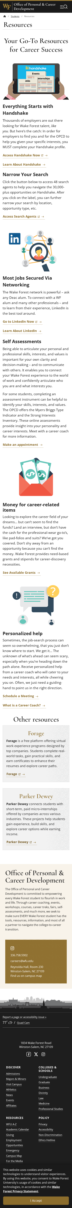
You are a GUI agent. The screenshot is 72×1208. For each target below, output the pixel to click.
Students (15, 16)
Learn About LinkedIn (20, 331)
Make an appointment (20, 444)
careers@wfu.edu (21, 961)
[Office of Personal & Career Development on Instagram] (12, 948)
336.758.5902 (19, 955)
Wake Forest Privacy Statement (31, 1189)
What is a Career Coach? (22, 705)
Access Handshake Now (26, 155)
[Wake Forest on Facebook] (28, 1055)
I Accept (36, 1200)
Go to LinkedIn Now (23, 321)
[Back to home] (4, 16)
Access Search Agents (24, 216)
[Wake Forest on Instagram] (43, 1055)
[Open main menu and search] (63, 6)
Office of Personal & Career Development (35, 6)
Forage (16, 774)
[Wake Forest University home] (7, 6)
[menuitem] (7, 16)
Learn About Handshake (22, 164)
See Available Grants (19, 572)
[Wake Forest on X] (36, 1055)
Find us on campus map (26, 976)
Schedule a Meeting (18, 696)
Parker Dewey (21, 842)
